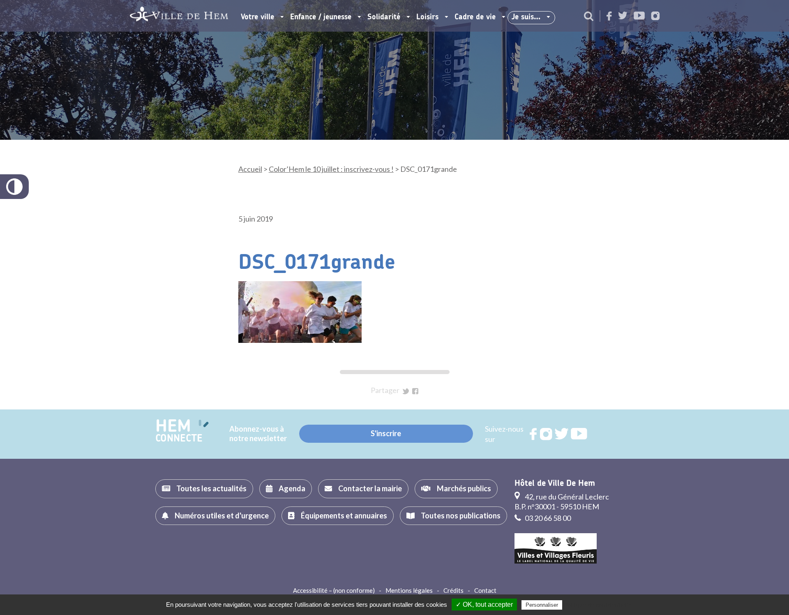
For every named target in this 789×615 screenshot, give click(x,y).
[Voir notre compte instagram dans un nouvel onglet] (655, 17)
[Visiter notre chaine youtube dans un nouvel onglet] (639, 16)
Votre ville (257, 17)
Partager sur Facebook (415, 391)
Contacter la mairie (370, 488)
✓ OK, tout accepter (484, 604)
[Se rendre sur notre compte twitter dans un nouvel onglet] (623, 16)
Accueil (250, 168)
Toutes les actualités (211, 488)
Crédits (453, 590)
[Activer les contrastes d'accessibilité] (14, 186)
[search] (588, 17)
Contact (485, 590)
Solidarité (383, 17)
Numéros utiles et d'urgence (222, 515)
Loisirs (427, 17)
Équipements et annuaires (344, 515)
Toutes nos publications (461, 515)
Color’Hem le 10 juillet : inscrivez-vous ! (331, 168)
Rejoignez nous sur (534, 434)
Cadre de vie (475, 17)
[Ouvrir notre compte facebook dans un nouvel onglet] (609, 17)
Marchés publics (464, 488)
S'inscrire (386, 433)
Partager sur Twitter (406, 391)
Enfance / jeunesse (320, 17)
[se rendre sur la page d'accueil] (178, 16)
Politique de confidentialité (598, 604)
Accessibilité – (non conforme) (334, 590)
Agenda (292, 488)
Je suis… (526, 17)
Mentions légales (409, 590)
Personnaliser (542, 605)
